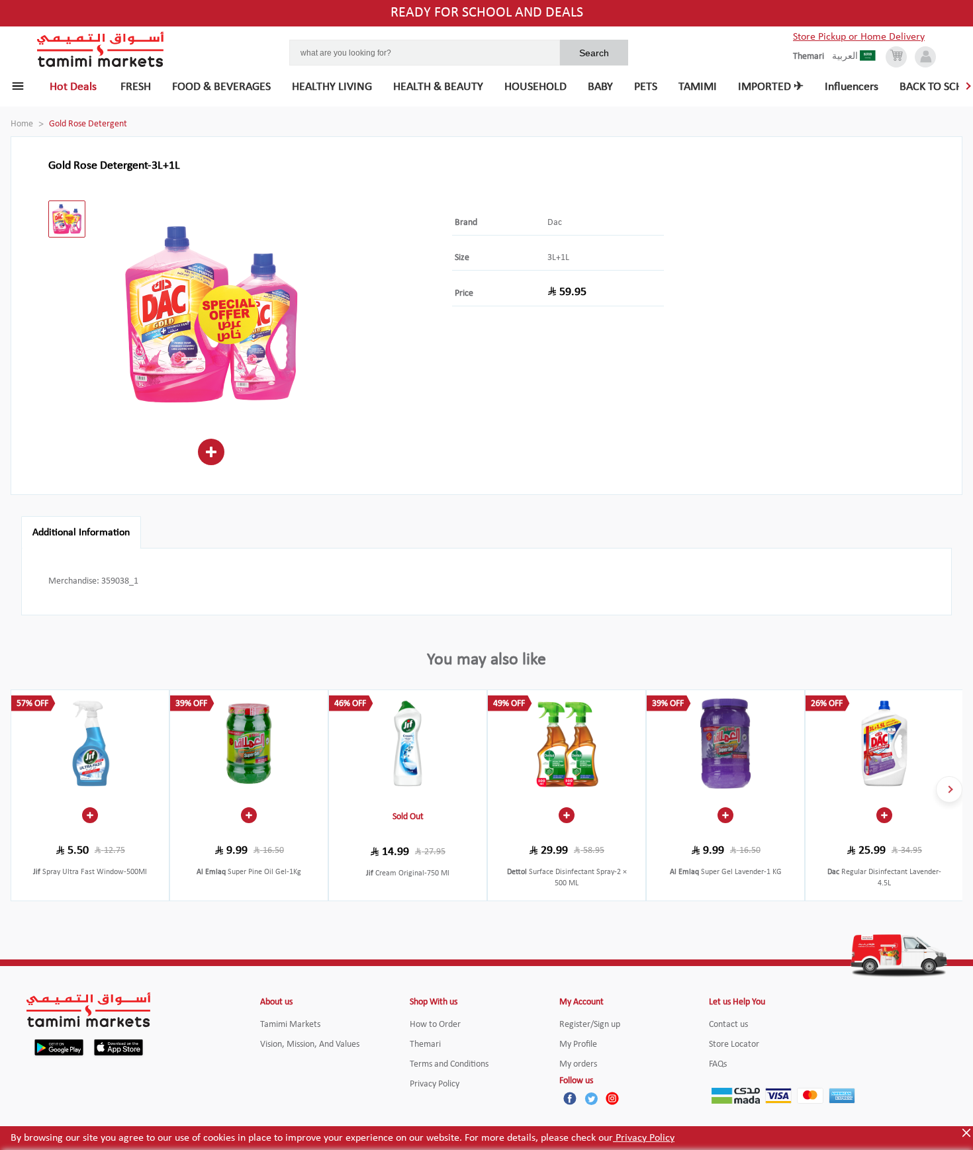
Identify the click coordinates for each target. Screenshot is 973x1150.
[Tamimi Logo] (100, 49)
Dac (554, 223)
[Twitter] (591, 1098)
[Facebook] (569, 1098)
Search (594, 53)
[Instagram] (612, 1098)
